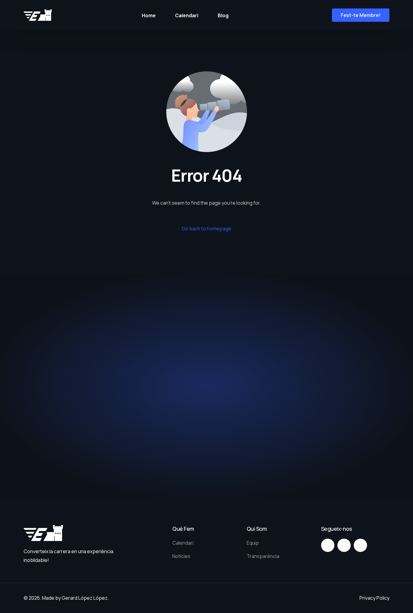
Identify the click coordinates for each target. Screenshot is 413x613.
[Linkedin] (360, 545)
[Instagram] (327, 545)
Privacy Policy (374, 598)
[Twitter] (344, 545)
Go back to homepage (206, 228)
